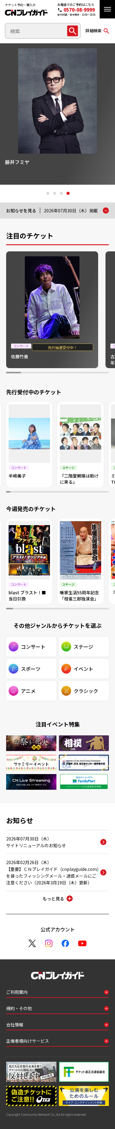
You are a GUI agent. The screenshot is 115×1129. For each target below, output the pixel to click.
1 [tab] (47, 194)
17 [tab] (74, 492)
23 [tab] (99, 492)
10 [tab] (45, 492)
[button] (107, 9)
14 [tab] (61, 492)
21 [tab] (90, 492)
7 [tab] (101, 373)
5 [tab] (72, 373)
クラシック (86, 690)
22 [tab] (94, 492)
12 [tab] (53, 492)
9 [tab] (41, 492)
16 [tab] (70, 492)
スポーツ (30, 668)
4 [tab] (67, 194)
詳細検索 (94, 30)
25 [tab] (107, 492)
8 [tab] (37, 492)
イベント (83, 668)
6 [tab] (86, 373)
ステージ (83, 646)
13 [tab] (57, 492)
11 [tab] (49, 492)
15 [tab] (66, 492)
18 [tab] (78, 492)
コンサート (33, 646)
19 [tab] (82, 492)
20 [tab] (86, 492)
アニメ (28, 690)
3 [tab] (61, 194)
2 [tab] (54, 194)
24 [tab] (103, 492)
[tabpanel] (57, 114)
